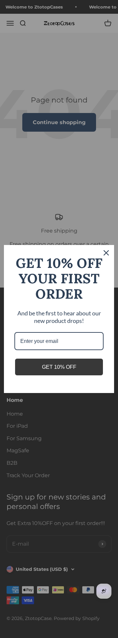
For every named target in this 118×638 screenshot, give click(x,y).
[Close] (106, 253)
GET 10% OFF (59, 367)
